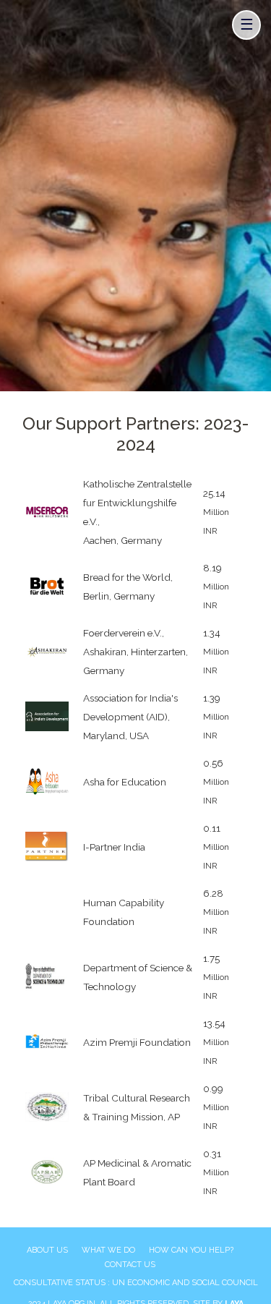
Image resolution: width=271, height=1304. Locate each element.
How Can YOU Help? (191, 1250)
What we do (108, 1250)
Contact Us (130, 1264)
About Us (47, 1250)
